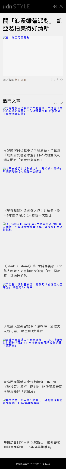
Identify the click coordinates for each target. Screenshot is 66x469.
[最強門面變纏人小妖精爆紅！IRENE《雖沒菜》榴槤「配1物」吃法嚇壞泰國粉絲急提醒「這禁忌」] (33, 358)
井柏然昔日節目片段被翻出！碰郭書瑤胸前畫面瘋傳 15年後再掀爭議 (32, 444)
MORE (57, 102)
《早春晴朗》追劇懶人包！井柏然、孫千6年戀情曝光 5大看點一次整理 (32, 212)
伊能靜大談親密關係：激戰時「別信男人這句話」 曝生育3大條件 (32, 328)
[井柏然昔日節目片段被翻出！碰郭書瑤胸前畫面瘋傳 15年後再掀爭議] (33, 419)
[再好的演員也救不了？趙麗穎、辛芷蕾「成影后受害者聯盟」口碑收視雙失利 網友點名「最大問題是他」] (33, 127)
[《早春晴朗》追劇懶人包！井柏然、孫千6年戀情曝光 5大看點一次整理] (33, 187)
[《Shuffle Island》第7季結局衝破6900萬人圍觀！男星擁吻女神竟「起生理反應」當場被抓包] (33, 243)
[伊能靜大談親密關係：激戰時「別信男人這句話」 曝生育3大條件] (33, 303)
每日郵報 (21, 80)
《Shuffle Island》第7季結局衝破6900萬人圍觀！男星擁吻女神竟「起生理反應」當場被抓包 (33, 271)
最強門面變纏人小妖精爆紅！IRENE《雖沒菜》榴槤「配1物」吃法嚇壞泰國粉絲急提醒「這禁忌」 (33, 386)
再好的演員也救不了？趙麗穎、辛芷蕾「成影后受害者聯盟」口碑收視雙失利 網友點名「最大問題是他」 (32, 155)
